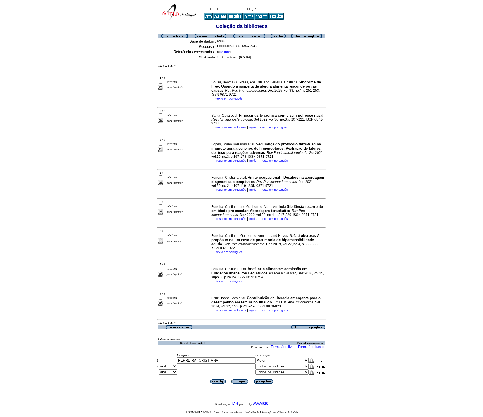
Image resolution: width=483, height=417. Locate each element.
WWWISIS (260, 404)
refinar (225, 52)
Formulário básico (311, 347)
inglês (253, 127)
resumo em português (231, 127)
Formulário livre (283, 347)
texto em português (229, 98)
